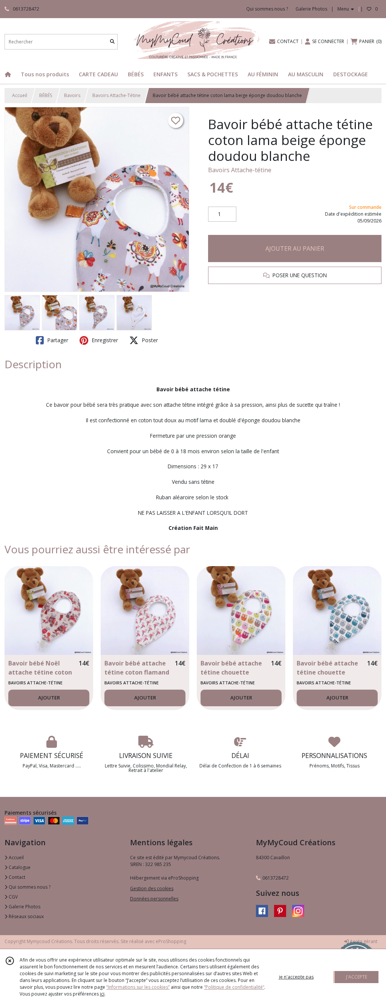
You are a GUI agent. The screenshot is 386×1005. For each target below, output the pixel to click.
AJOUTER (49, 697)
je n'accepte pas (296, 977)
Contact (16, 877)
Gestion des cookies (151, 888)
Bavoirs (72, 95)
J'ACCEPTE (356, 977)
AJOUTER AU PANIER (294, 248)
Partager (57, 340)
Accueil (19, 95)
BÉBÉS (45, 95)
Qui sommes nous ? (29, 887)
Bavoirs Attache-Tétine (116, 95)
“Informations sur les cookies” (138, 987)
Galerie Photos (24, 906)
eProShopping (171, 941)
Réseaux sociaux (26, 916)
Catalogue (19, 867)
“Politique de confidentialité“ (234, 987)
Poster (149, 340)
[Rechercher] (112, 41)
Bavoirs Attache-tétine (239, 170)
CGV (13, 897)
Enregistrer (104, 340)
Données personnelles (154, 898)
